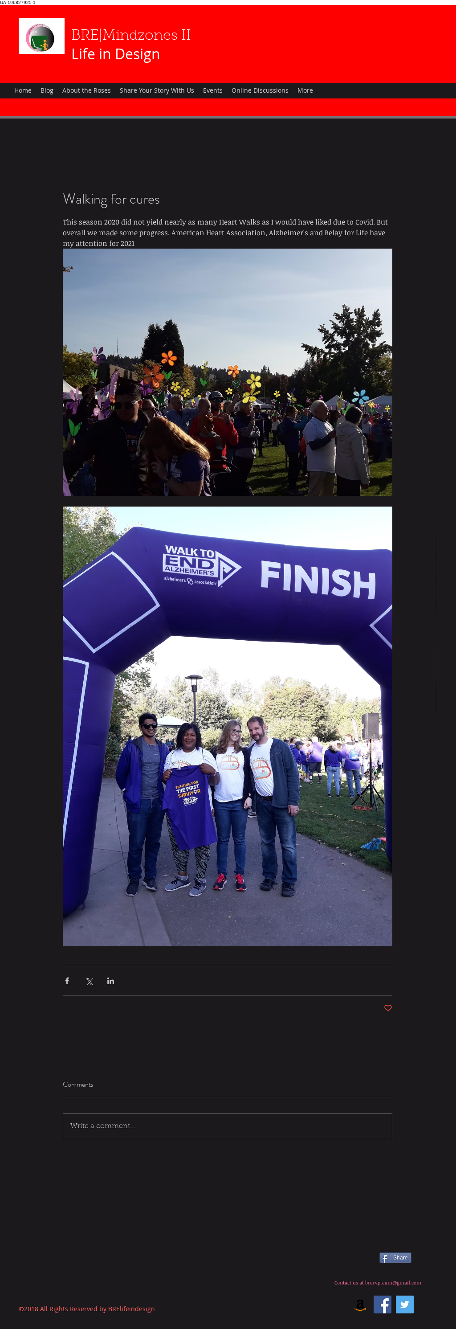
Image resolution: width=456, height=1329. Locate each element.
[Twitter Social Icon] (405, 1304)
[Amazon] (360, 1304)
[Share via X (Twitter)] (89, 981)
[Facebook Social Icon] (382, 1304)
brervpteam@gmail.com (393, 1282)
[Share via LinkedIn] (110, 981)
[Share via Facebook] (67, 981)
